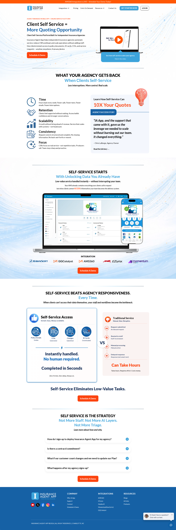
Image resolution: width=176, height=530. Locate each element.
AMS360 (101, 498)
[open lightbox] (119, 40)
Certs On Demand (86, 8)
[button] (65, 8)
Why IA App (71, 498)
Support (70, 501)
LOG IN (144, 8)
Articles (126, 501)
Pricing (75, 8)
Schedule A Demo (37, 55)
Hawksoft (101, 504)
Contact (70, 504)
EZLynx (100, 501)
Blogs (126, 498)
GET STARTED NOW (129, 8)
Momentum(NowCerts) (106, 507)
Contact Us (112, 8)
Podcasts (127, 504)
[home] (35, 8)
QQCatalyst (102, 510)
